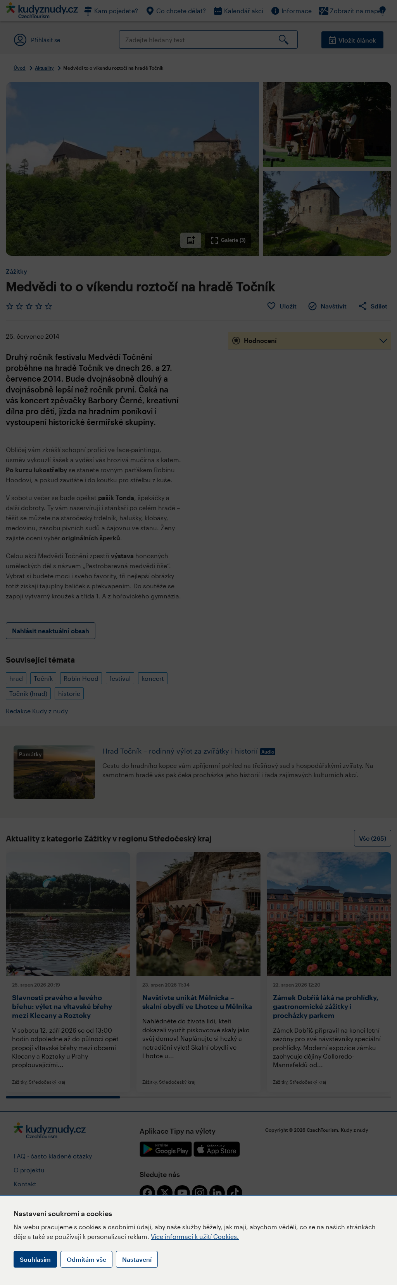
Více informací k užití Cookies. (195, 1236)
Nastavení (137, 1259)
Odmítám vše (86, 1259)
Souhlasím (35, 1259)
